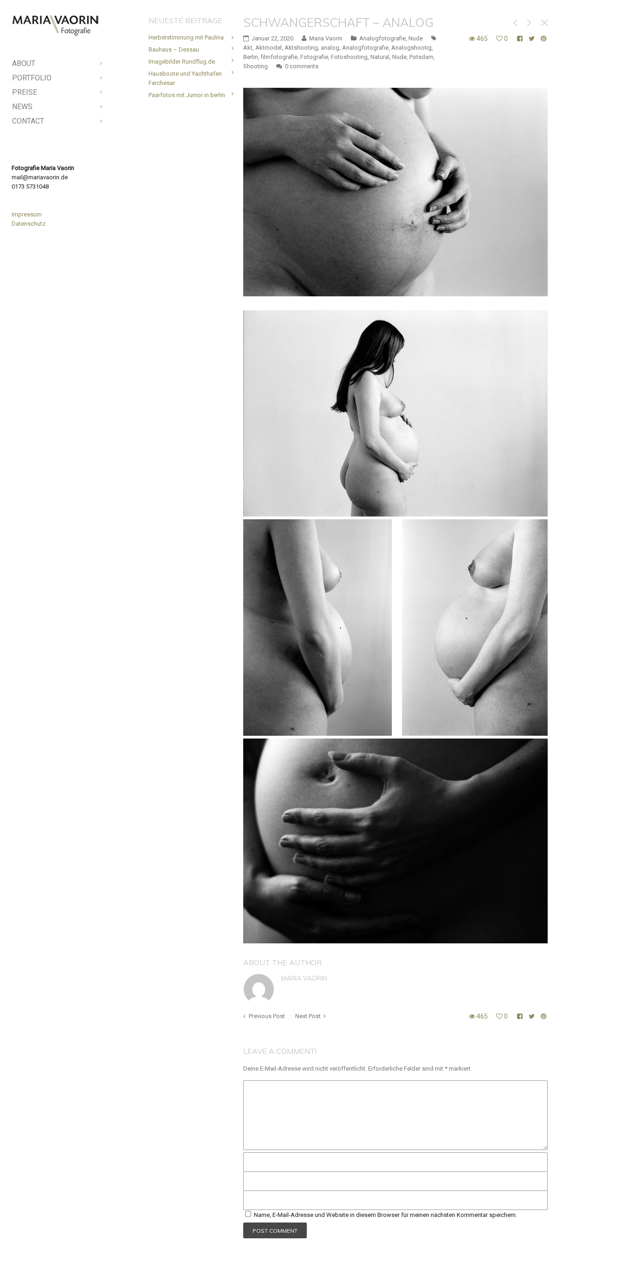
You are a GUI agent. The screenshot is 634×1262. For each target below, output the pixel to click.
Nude (415, 38)
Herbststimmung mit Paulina (186, 37)
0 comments (301, 66)
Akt (247, 47)
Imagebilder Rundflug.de (182, 61)
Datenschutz (28, 223)
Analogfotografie (382, 38)
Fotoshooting (349, 56)
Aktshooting (301, 47)
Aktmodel (268, 47)
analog (330, 47)
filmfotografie (279, 56)
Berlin (250, 56)
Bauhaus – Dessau (174, 49)
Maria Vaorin (304, 978)
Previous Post (267, 1016)
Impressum (27, 214)
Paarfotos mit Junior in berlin (187, 95)
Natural (379, 56)
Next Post (308, 1016)
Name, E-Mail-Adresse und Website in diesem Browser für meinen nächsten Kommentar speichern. (385, 1214)
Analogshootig (411, 47)
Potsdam (421, 56)
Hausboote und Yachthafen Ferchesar (185, 78)
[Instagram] (64, 1238)
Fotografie (314, 56)
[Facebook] (49, 1238)
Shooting (255, 66)
